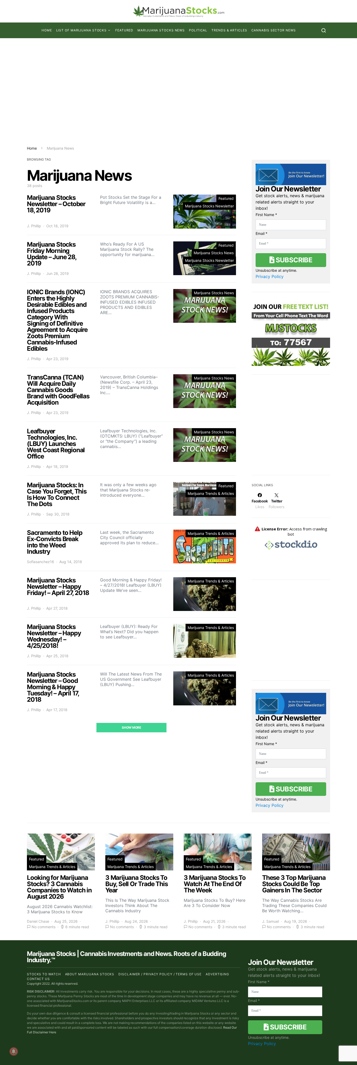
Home (47, 30)
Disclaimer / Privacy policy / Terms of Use (159, 974)
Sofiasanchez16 (40, 561)
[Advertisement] (178, 91)
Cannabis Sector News (273, 30)
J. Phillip (34, 226)
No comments (43, 927)
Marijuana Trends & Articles (211, 493)
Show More (131, 727)
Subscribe (293, 260)
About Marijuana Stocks (89, 974)
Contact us (38, 979)
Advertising (217, 974)
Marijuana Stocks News (161, 30)
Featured (124, 30)
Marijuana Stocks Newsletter (209, 206)
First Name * (266, 214)
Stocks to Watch (44, 974)
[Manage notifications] (13, 1051)
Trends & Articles (229, 30)
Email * (261, 233)
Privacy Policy (270, 276)
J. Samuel (270, 921)
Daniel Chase (38, 921)
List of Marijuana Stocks (81, 30)
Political (198, 30)
